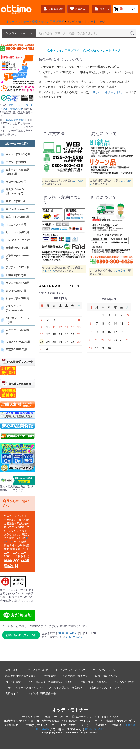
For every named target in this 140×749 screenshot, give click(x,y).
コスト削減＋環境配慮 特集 (40, 693)
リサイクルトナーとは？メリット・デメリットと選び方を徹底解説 (43, 687)
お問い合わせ (13, 670)
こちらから (48, 271)
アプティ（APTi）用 (18, 267)
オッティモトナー (70, 709)
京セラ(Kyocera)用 (17, 208)
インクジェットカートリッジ (101, 50)
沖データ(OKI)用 (15, 201)
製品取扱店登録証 (16, 119)
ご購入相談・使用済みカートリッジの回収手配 (107, 681)
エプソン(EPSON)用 (17, 162)
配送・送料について (106, 676)
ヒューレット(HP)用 (17, 232)
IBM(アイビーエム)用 (18, 240)
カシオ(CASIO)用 (16, 290)
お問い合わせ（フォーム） (21, 635)
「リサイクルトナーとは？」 (106, 92)
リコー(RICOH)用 (16, 181)
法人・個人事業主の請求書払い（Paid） (51, 681)
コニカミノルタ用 (16, 224)
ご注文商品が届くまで (75, 676)
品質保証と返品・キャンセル (105, 687)
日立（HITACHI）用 (17, 216)
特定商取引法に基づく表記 (20, 676)
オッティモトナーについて (70, 670)
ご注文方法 (49, 676)
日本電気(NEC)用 (16, 275)
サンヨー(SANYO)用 (17, 282)
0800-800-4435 (67, 633)
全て (41, 50)
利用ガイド (11, 693)
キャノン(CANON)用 (18, 154)
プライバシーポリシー (105, 670)
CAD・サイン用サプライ (63, 50)
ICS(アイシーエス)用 (18, 341)
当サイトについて (38, 670)
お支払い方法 (13, 681)
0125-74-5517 (73, 636)
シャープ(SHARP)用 (17, 298)
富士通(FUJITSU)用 (17, 247)
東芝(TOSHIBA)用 (16, 349)
